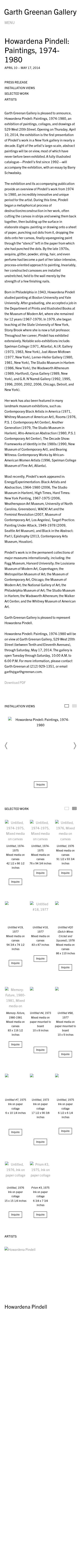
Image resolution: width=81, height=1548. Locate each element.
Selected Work (16, 93)
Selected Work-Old (67, 808)
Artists (10, 99)
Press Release (15, 82)
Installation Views (19, 88)
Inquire (40, 784)
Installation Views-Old (67, 705)
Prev (6, 745)
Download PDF (15, 682)
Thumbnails (74, 705)
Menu (9, 22)
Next (74, 745)
